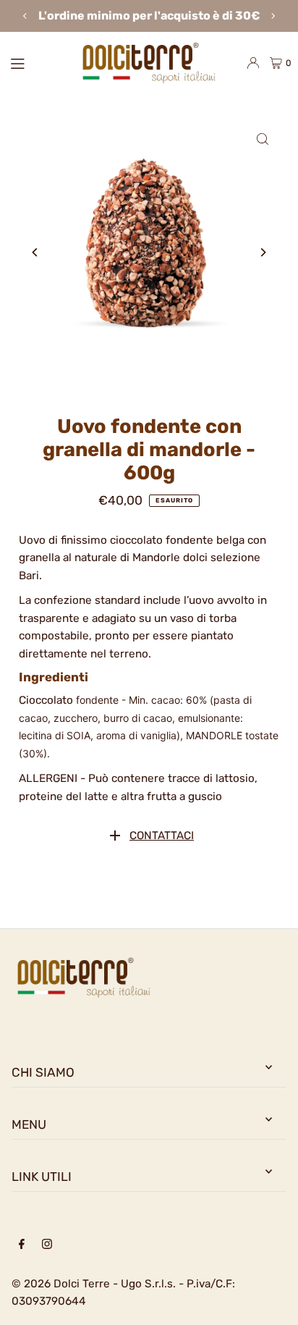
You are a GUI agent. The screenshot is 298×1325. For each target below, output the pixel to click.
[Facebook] (22, 1245)
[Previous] (25, 16)
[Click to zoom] (263, 138)
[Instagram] (47, 1245)
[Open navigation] (36, 62)
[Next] (272, 16)
